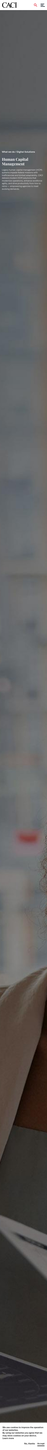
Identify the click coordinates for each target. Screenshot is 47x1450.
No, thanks (29, 1443)
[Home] (9, 4)
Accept (40, 1443)
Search (35, 5)
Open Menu (43, 5)
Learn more (8, 1438)
